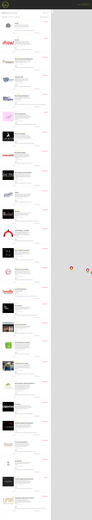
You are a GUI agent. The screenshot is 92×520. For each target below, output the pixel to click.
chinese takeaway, (21, 386)
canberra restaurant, (22, 251)
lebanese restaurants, (26, 60)
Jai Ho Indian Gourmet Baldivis (23, 172)
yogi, (29, 501)
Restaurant (17, 21)
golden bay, (21, 365)
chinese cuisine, (24, 384)
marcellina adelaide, (26, 155)
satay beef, (24, 387)
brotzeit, (20, 213)
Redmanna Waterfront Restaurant (24, 423)
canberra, (16, 251)
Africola (17, 40)
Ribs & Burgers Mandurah (22, 96)
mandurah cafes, (22, 79)
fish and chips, (21, 364)
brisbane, (16, 136)
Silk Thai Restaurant (20, 114)
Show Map (37, 51)
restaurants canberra (18, 254)
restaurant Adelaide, (26, 195)
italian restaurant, (22, 78)
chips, (16, 364)
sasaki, (25, 25)
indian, (25, 174)
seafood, (29, 426)
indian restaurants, (22, 233)
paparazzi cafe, (22, 80)
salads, (25, 271)
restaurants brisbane (26, 138)
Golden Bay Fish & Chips (21, 363)
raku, (16, 253)
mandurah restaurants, (19, 308)
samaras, (25, 61)
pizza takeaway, (26, 156)
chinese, (19, 384)
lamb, (30, 386)
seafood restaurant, (18, 427)
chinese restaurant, (20, 385)
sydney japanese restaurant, (22, 26)
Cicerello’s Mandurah (20, 289)
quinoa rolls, (28, 270)
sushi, (16, 273)
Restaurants (17, 235)
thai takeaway (22, 348)
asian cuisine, (19, 344)
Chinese (16, 381)
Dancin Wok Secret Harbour (22, 342)
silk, (29, 117)
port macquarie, (27, 444)
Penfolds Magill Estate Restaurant (24, 479)
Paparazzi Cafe (19, 77)
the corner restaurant (23, 446)
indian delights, (23, 232)
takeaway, (25, 367)
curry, (23, 174)
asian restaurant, (20, 115)
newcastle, (17, 463)
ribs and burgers (18, 99)
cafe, (16, 78)
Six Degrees (18, 461)
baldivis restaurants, (18, 174)
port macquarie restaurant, (19, 445)
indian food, (20, 175)
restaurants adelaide (26, 44)
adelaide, (16, 41)
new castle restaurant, (19, 462)
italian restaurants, (24, 194)
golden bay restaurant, (21, 366)
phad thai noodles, (21, 345)
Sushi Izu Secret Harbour (22, 269)
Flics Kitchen (18, 305)
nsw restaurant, (21, 444)
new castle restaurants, (27, 462)
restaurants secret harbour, (24, 346)
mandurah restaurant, (26, 97)
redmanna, (21, 425)
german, (23, 213)
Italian (16, 190)
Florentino (17, 404)
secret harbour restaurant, (25, 327)
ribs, (24, 98)
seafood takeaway (25, 427)
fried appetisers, (23, 270)
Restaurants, (21, 25)
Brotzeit (17, 211)
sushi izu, (19, 273)
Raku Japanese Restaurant (22, 250)
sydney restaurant (25, 26)
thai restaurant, (24, 118)
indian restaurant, (25, 175)
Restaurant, (17, 25)
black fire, (16, 135)
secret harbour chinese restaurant (22, 389)
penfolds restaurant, (22, 482)
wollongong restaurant (23, 62)
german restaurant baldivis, (24, 214)
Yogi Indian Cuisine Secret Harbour (24, 498)
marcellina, (21, 155)
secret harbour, (17, 327)
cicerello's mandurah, (18, 291)
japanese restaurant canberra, (24, 252)
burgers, (16, 97)
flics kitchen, (19, 307)
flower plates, (17, 270)
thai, (21, 118)
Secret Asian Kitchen (20, 324)
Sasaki (16, 23)
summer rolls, (28, 272)
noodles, (16, 345)
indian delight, (17, 232)
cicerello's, (17, 290)
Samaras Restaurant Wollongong (24, 59)
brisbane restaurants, (19, 137)
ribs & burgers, (28, 98)
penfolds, (21, 481)
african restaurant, (22, 42)
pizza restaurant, (20, 156)
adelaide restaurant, (22, 41)
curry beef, (27, 386)
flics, (16, 307)
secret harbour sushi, (22, 272)
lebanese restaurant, (18, 60)
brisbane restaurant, (26, 136)
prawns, (16, 387)
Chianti (17, 192)
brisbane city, (20, 136)
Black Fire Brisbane (20, 134)
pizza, (16, 156)
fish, (18, 364)
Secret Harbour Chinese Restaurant (24, 383)
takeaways (17, 157)
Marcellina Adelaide (20, 152)
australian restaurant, (18, 443)
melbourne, (23, 406)
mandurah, (20, 97)
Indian (16, 170)
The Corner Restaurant (21, 442)
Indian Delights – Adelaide (22, 230)
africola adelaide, (18, 43)
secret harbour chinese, (22, 388)
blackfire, (27, 135)
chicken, (16, 384)
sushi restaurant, (24, 273)
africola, (27, 42)
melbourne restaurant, (23, 407)
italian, (18, 78)
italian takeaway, (18, 406)
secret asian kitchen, (27, 326)
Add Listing (86, 4)
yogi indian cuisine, (18, 502)
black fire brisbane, (22, 135)
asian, (16, 115)
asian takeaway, (26, 115)
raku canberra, (19, 253)
